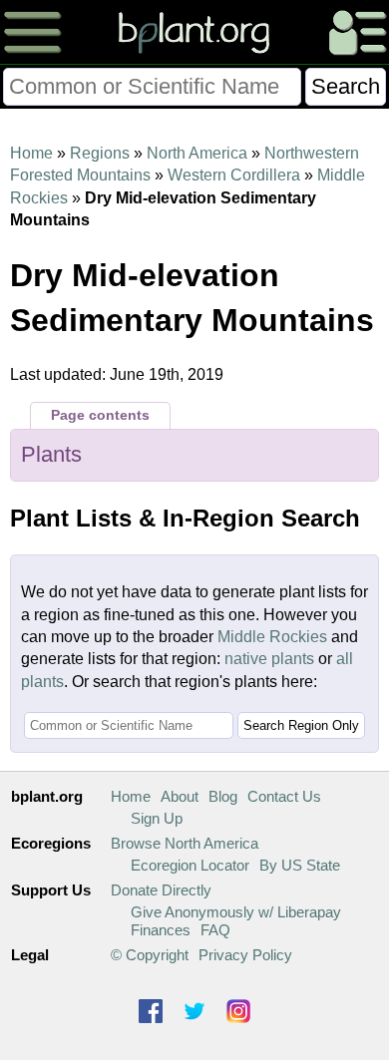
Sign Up (157, 818)
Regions (100, 153)
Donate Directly (161, 890)
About (179, 796)
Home (31, 153)
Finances (161, 929)
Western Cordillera (234, 175)
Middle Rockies (272, 636)
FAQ (215, 929)
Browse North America (184, 843)
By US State (299, 865)
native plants (269, 658)
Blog (222, 796)
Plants (51, 454)
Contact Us (284, 796)
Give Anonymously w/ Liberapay (236, 911)
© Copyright (150, 954)
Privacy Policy (245, 954)
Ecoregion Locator (190, 865)
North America (197, 153)
